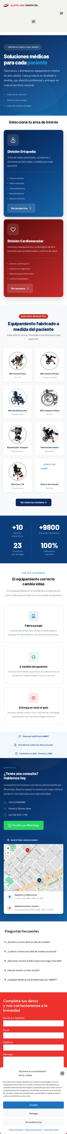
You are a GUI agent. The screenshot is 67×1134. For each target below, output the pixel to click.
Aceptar (34, 1105)
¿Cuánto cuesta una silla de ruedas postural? (32, 951)
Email (6, 1030)
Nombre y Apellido (14, 1018)
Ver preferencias (33, 1122)
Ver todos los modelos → (33, 502)
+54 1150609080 (16, 802)
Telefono (8, 1042)
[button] (62, 1073)
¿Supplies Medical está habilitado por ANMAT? (32, 979)
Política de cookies (16, 1129)
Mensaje (8, 1054)
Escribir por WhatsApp (26, 825)
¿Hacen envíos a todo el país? (23, 970)
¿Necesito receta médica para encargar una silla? (34, 961)
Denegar (33, 1113)
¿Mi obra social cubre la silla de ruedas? (28, 942)
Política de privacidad (33, 1129)
